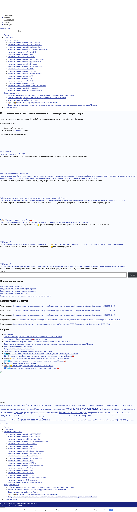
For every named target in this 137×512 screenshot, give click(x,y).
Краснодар (8, 25)
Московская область (88, 408)
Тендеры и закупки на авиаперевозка (14, 293)
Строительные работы (33, 419)
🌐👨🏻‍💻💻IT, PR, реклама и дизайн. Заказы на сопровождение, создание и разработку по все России (41, 354)
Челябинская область (104, 420)
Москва (7, 17)
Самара (7, 22)
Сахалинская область (119, 416)
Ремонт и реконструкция (73, 412)
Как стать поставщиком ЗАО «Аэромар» (23, 88)
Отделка (18, 412)
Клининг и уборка (95, 405)
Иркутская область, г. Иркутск (51, 405)
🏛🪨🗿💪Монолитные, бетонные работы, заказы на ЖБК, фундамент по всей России (36, 358)
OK (111, 509)
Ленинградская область (26, 409)
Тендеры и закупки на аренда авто (13, 286)
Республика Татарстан (9, 416)
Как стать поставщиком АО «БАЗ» (20, 54)
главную (18, 130)
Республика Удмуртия (26, 416)
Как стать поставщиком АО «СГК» (20, 76)
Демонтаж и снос (34, 405)
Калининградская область (68, 405)
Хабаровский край (89, 420)
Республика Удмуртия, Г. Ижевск (40, 416)
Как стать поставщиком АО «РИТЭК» (22, 71)
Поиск (2, 271)
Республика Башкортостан (98, 413)
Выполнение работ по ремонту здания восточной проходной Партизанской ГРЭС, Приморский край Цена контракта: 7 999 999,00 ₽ (62, 324)
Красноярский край (126, 405)
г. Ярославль (8, 423)
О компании (8, 37)
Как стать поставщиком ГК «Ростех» (21, 83)
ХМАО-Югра (79, 420)
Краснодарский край (110, 405)
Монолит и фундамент (59, 409)
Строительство (54, 420)
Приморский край (39, 413)
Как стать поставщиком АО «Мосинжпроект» (25, 66)
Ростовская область (54, 416)
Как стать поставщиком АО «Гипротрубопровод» (26, 59)
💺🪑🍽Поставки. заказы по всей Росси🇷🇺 (20, 363)
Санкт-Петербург (82, 416)
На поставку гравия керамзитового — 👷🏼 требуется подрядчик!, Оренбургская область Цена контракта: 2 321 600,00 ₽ (44, 222)
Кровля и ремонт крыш (9, 409)
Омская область (6, 413)
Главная (7, 35)
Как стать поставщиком (13, 40)
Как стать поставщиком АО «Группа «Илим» (24, 62)
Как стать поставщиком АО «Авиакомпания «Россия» (28, 50)
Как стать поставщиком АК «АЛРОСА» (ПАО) (25, 42)
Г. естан (23, 405)
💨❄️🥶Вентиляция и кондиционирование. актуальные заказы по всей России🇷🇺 (35, 361)
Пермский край (28, 413)
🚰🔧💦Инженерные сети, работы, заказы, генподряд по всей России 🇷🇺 (31, 368)
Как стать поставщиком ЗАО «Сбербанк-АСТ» (25, 91)
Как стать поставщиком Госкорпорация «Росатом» (27, 86)
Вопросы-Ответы (10, 107)
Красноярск (8, 15)
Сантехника (94, 416)
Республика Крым (126, 413)
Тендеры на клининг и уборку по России (23, 100)
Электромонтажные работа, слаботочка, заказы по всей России (28, 351)
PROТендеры (9, 334)
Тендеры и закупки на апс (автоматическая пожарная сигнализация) (25, 296)
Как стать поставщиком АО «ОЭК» (21, 69)
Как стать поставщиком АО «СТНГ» (21, 81)
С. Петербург (9, 20)
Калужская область (83, 405)
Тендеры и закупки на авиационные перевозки (18, 291)
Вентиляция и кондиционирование (10, 405)
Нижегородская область (111, 409)
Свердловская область (8, 420)
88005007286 (5, 29)
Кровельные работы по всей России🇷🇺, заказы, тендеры (25, 339)
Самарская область (67, 416)
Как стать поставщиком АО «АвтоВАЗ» (22, 52)
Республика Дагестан (116, 413)
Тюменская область (67, 420)
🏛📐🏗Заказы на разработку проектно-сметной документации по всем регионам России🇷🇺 (39, 356)
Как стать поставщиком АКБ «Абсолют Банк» (25, 47)
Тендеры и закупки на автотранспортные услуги (18, 289)
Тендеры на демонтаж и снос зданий (18, 346)
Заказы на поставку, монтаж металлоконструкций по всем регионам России (37, 98)
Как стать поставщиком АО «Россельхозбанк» (25, 74)
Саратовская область (105, 416)
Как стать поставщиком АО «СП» (20, 78)
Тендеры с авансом (11, 93)
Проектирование (52, 413)
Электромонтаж (119, 420)
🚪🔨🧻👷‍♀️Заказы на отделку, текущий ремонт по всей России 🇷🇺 (32, 103)
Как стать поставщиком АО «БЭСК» (21, 57)
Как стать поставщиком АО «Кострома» (23, 64)
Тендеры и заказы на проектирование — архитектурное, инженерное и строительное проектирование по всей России (52, 105)
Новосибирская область (128, 409)
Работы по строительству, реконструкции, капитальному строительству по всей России (41, 95)
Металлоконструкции (43, 409)
